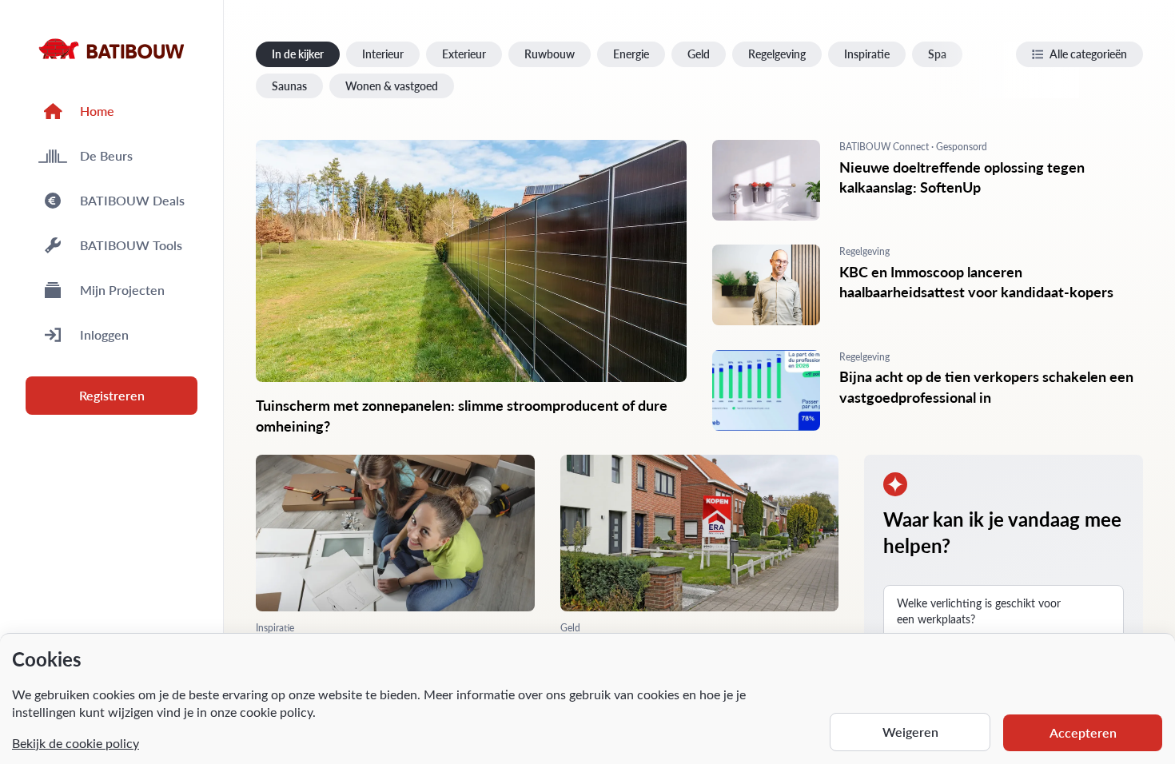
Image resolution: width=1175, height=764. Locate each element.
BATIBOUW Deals (132, 200)
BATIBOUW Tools (131, 245)
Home (97, 110)
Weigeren (910, 731)
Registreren (112, 395)
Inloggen (104, 334)
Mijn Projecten (122, 290)
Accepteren (1083, 732)
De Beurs (106, 155)
